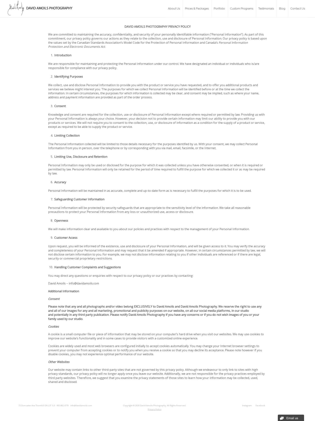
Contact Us (297, 8)
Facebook (260, 405)
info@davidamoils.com (81, 405)
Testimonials (266, 8)
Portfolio (219, 8)
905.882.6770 (63, 405)
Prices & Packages (197, 8)
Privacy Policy (154, 409)
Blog (282, 8)
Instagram (247, 405)
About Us (174, 8)
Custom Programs (241, 8)
